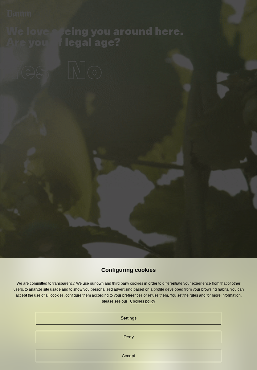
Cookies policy (142, 301)
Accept (128, 355)
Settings (129, 317)
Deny (128, 336)
